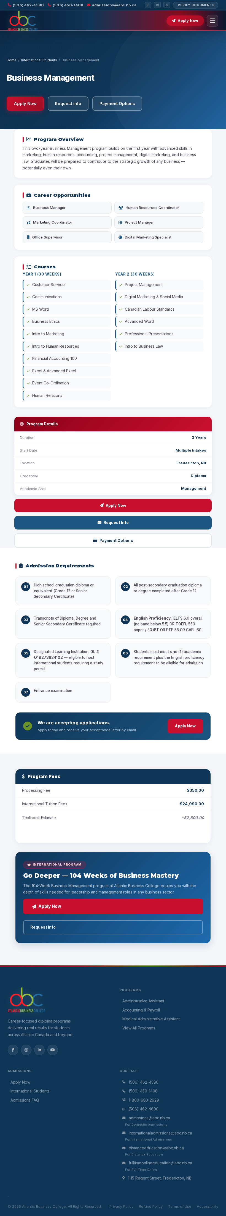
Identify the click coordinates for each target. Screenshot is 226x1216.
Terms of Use (179, 1206)
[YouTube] (52, 1050)
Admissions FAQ (24, 1100)
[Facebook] (148, 5)
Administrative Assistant (143, 1001)
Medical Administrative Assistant (151, 1018)
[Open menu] (212, 21)
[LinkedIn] (39, 1050)
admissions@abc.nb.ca (114, 5)
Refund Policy (151, 1206)
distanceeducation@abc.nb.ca (156, 1148)
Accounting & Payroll (141, 1010)
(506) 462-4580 (28, 5)
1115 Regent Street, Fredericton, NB (160, 1178)
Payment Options (116, 540)
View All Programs (138, 1028)
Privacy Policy (121, 1206)
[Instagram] (157, 5)
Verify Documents (196, 5)
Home (12, 60)
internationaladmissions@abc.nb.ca (160, 1133)
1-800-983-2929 (144, 1100)
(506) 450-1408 (68, 5)
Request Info (116, 522)
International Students (39, 60)
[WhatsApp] (166, 5)
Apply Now (188, 21)
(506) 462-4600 (143, 1109)
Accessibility (207, 1206)
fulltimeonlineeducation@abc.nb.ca (160, 1162)
